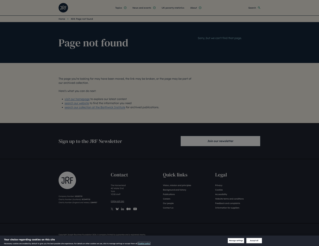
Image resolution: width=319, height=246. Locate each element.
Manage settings (236, 240)
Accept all (254, 240)
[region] (159, 241)
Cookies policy (144, 243)
